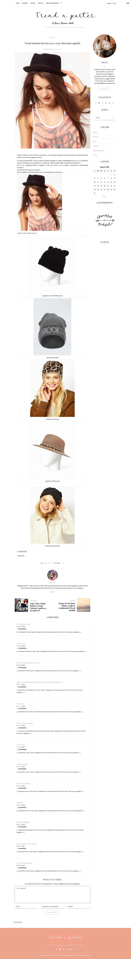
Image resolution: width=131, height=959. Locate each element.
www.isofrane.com (23, 624)
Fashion (95, 137)
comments (47, 563)
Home (17, 3)
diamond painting (23, 822)
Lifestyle (96, 146)
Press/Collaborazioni (52, 3)
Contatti (40, 3)
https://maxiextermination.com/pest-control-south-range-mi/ (40, 682)
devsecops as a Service (25, 723)
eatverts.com (21, 643)
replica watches (22, 764)
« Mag (104, 196)
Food (94, 141)
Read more (104, 88)
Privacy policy (86, 955)
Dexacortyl (21, 704)
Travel (95, 155)
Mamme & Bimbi (98, 151)
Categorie (24, 3)
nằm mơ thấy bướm (23, 783)
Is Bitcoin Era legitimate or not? (28, 663)
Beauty (53, 37)
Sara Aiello (49, 49)
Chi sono (32, 3)
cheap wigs (21, 745)
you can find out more (25, 863)
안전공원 (20, 803)
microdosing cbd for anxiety (27, 844)
